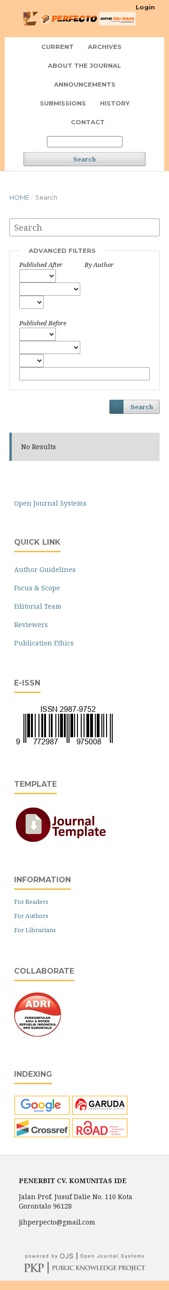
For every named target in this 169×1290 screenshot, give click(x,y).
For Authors (31, 915)
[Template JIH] (61, 841)
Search (84, 159)
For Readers (31, 901)
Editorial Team (37, 606)
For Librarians (35, 930)
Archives (105, 46)
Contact (88, 122)
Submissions (63, 103)
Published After (40, 264)
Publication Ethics (44, 642)
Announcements (84, 84)
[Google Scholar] (42, 1112)
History (115, 103)
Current (57, 46)
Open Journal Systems (50, 503)
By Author (99, 264)
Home (19, 197)
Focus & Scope (37, 587)
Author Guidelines (45, 569)
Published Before (42, 323)
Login (145, 7)
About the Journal (84, 65)
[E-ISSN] (64, 744)
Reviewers (31, 624)
